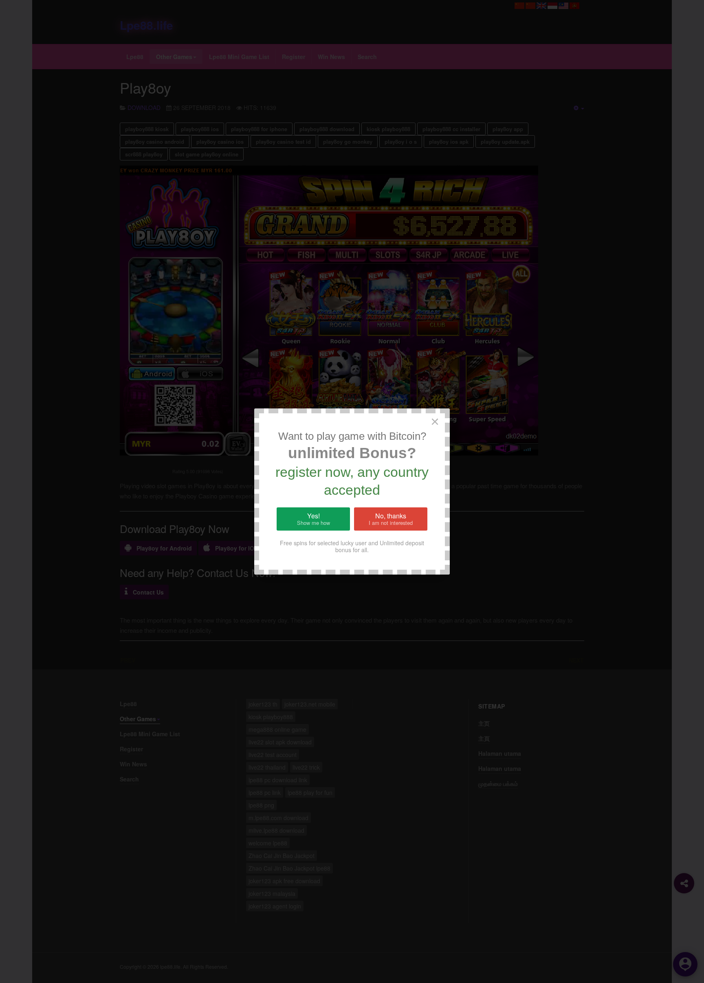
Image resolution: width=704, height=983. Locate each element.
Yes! (313, 519)
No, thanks (391, 519)
